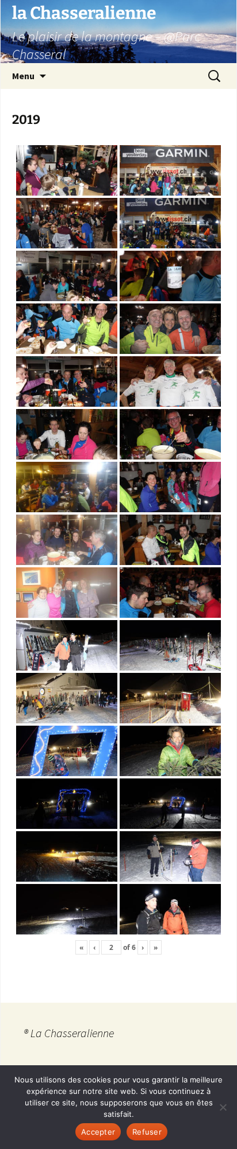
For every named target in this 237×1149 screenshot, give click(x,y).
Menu (23, 75)
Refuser (147, 1131)
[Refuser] (222, 1107)
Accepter (98, 1131)
